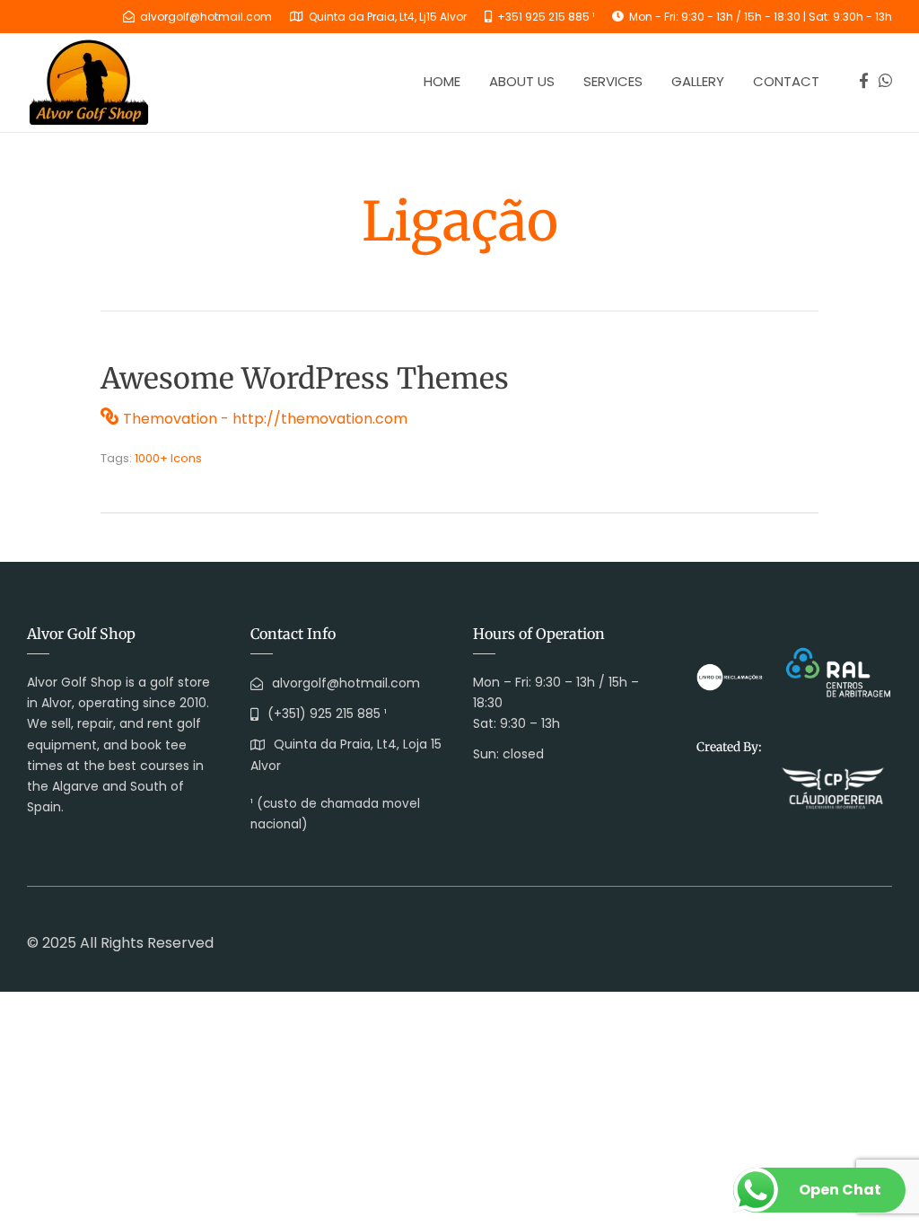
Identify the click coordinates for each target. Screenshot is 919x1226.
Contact (786, 81)
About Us (522, 81)
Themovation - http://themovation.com (265, 418)
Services (613, 81)
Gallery (697, 81)
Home (442, 81)
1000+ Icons (168, 458)
